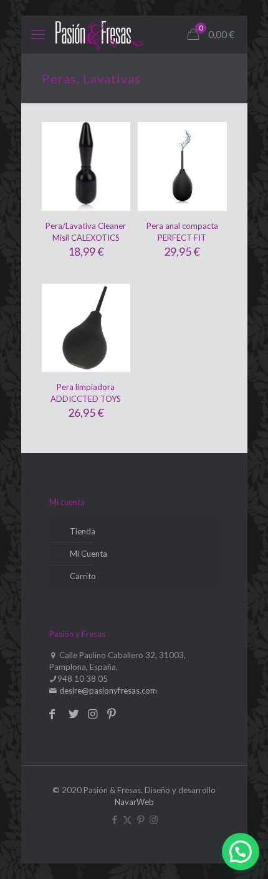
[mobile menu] (38, 34)
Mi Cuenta (88, 554)
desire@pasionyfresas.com (107, 690)
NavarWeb (134, 802)
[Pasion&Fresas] (99, 34)
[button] (240, 851)
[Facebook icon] (114, 819)
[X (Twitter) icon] (127, 819)
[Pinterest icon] (140, 819)
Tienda (82, 531)
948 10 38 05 (82, 679)
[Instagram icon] (153, 819)
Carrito (83, 576)
